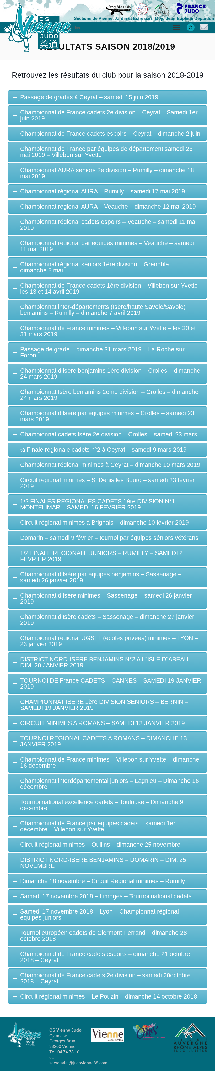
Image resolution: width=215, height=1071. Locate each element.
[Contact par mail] (203, 27)
